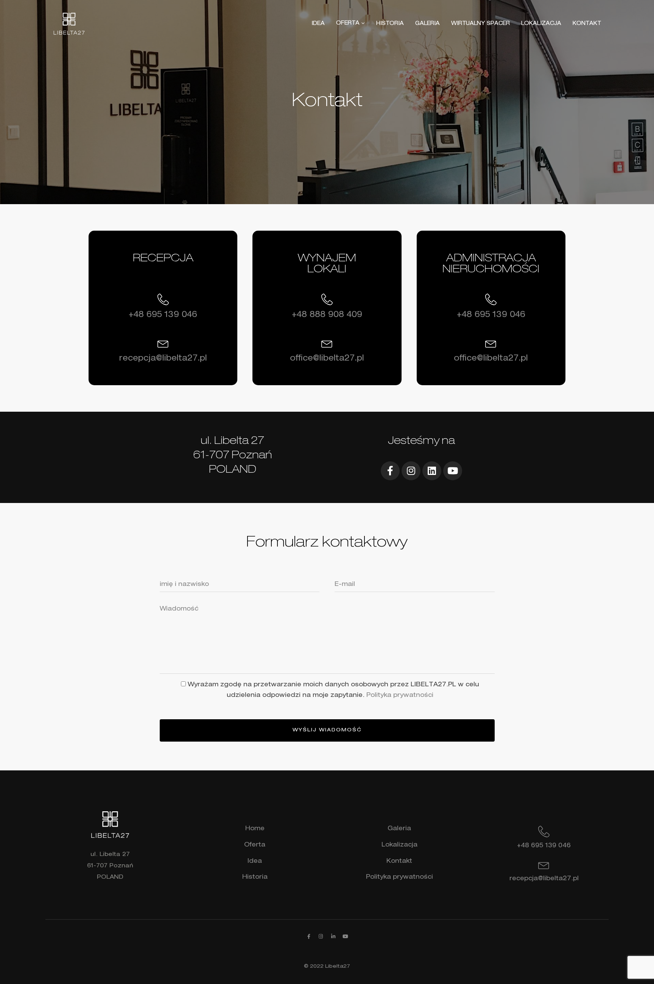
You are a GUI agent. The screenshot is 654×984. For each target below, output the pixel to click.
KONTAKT (587, 24)
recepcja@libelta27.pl (163, 359)
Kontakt (399, 862)
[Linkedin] (431, 470)
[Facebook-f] (390, 470)
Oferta (254, 845)
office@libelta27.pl (327, 359)
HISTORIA (390, 24)
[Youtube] (452, 470)
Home (255, 829)
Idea (255, 862)
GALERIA (427, 24)
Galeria (399, 829)
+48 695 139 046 (163, 315)
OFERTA (348, 24)
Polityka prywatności (399, 696)
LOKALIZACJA (541, 24)
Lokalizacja (399, 845)
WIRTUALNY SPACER (480, 24)
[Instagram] (411, 470)
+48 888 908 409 (327, 315)
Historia (255, 878)
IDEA (318, 24)
